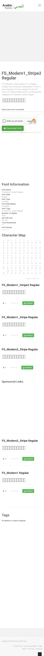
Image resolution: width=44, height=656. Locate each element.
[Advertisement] (22, 36)
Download (29, 303)
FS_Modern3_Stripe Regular (20, 349)
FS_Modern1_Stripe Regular (20, 317)
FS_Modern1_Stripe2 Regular (21, 285)
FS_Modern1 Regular (15, 473)
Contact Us (39, 649)
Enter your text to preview (13, 109)
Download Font (14, 128)
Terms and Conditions (35, 132)
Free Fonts (31, 649)
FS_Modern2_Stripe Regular (20, 440)
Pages (40, 646)
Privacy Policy (17, 646)
